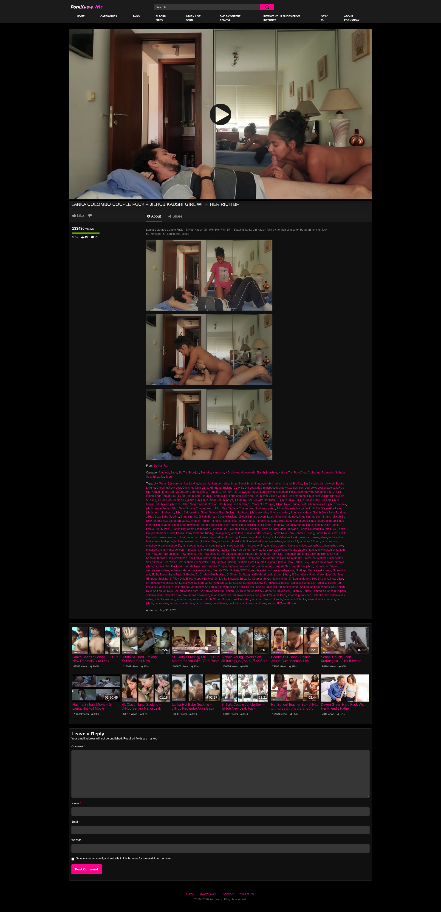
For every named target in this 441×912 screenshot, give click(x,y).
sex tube (242, 558)
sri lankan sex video (259, 591)
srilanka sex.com (164, 599)
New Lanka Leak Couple (267, 549)
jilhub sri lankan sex (224, 520)
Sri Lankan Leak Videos (315, 587)
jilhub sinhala (189, 516)
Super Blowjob (222, 599)
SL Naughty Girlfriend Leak (256, 574)
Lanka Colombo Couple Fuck (318, 529)
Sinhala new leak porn (242, 566)
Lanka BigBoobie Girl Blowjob (191, 529)
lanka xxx (305, 537)
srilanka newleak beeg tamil (250, 595)
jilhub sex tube (259, 512)
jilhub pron (167, 512)
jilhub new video (265, 508)
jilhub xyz (279, 525)
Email (75, 821)
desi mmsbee (265, 487)
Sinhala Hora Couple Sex (292, 562)
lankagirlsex (319, 537)
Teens (267, 599)
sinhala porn (265, 566)
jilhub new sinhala (157, 508)
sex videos (268, 558)
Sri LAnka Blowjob (226, 578)
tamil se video (241, 599)
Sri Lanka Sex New (251, 582)
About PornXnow (351, 18)
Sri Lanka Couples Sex (253, 578)
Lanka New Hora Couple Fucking (293, 533)
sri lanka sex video (324, 582)
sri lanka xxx (269, 587)
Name (76, 803)
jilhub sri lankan (200, 520)
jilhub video (163, 525)
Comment (78, 746)
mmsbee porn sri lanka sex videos (287, 545)
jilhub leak (162, 504)
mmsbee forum (155, 545)
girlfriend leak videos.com (174, 491)
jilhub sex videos (301, 512)
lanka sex (193, 537)
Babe (173, 472)
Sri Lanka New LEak (330, 578)
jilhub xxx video (261, 525)
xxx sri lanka (203, 603)
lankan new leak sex (187, 541)
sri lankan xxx (281, 591)
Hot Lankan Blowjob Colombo (269, 491)
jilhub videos (209, 525)
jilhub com (261, 496)
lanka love (237, 533)
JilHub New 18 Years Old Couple (253, 504)
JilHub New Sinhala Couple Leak (191, 508)
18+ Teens (160, 483)
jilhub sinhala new (286, 516)
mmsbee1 (213, 549)
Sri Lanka (158, 476)
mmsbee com (330, 541)
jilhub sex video (279, 512)
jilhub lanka (287, 500)
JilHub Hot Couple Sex (172, 500)
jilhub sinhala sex (309, 516)
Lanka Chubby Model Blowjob (279, 529)
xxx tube (233, 603)
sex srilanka (227, 558)
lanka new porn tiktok (172, 537)
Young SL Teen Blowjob (282, 603)
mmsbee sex (335, 545)
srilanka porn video (299, 595)
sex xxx (281, 558)
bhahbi (287, 483)
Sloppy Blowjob (204, 578)
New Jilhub (244, 549)
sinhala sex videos (157, 570)
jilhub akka (220, 496)
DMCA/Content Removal (230, 18)
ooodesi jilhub (243, 553)
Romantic (328, 472)
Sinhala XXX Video (242, 570)
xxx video (246, 603)
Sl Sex (295, 574)
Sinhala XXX (221, 570)
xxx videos (259, 603)
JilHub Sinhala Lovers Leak (256, 516)
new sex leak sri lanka (165, 553)
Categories (108, 16)
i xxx (339, 491)
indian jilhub (153, 496)
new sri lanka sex (191, 553)
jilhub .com (194, 496)
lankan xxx (224, 541)
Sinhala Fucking (226, 562)
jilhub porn (152, 512)
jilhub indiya (225, 500)
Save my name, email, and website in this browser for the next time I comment (124, 858)
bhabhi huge (255, 483)
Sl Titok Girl (177, 578)
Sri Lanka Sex (229, 582)
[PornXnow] (86, 7)
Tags (136, 16)
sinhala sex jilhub (302, 566)
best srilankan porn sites (214, 483)
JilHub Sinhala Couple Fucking (218, 516)
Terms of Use (246, 894)
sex (171, 558)
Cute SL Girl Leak (245, 487)
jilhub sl (326, 516)
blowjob (330, 483)
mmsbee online (255, 545)
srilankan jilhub (202, 599)
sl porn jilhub (282, 574)
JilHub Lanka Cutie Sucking (313, 500)
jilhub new (225, 504)
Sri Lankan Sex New (233, 591)
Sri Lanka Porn (209, 582)
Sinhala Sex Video (326, 566)
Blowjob (194, 472)
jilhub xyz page (295, 525)
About (155, 216)
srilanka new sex (221, 595)
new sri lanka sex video (218, 553)
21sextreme (175, 483)
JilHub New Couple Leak (291, 504)
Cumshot (188, 487)
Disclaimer (227, 894)
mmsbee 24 (290, 541)
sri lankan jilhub (289, 587)
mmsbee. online (196, 549)
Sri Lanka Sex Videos (218, 587)
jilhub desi (313, 496)
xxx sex (174, 603)
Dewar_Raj (161, 465)
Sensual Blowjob (156, 558)
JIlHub (261, 472)
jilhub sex (243, 512)
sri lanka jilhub (278, 578)
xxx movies (161, 603)
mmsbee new (213, 545)
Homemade (248, 472)
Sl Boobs (188, 574)
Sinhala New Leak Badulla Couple (205, 566)
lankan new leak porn (159, 541)
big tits (319, 483)
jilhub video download (186, 525)
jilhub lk (175, 504)
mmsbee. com (175, 549)
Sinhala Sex (282, 566)
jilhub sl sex (160, 520)
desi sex (298, 487)
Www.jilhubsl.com (319, 599)
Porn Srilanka (261, 553)
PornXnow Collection (307, 472)
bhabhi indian (273, 483)
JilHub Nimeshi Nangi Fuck (294, 508)
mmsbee (276, 541)
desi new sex (283, 487)
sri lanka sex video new (189, 587)
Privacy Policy (207, 894)
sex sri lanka (211, 558)
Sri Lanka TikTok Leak (247, 587)
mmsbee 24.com (310, 541)
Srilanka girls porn (334, 591)
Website (76, 840)
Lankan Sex (208, 541)
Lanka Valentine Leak (283, 537)
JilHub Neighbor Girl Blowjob (199, 504)
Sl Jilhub (232, 574)
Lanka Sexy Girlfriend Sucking (219, 537)
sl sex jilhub (308, 574)
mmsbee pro (318, 545)
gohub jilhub (199, 491)
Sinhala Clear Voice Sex (167, 562)
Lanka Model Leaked (258, 533)
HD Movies (232, 472)
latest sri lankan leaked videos (251, 541)
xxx (333, 599)
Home (81, 16)
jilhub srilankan (266, 520)
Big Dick (309, 483)
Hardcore (218, 472)
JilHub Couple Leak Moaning (287, 496)
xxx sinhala (187, 603)
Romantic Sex (330, 553)
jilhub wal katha (228, 525)
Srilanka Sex (321, 595)
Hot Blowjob (241, 491)
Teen (169, 476)
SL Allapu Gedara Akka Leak (313, 570)
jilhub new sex (337, 504)
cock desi (175, 487)
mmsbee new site (233, 545)
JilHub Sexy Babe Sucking (162, 516)
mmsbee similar (156, 549)
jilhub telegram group (322, 520)
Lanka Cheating (249, 529)
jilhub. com (313, 525)
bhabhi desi (238, 483)
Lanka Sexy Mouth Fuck (254, 537)
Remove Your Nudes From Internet (281, 18)
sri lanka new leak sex (160, 582)
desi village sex (327, 487)
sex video (254, 558)
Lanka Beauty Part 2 (158, 529)
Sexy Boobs (294, 558)
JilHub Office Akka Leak (326, 508)
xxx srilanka (219, 603)
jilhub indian (209, 500)
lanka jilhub (222, 533)
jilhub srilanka (246, 520)
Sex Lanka (195, 558)
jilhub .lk (207, 496)
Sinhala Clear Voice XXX (199, 562)
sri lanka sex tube (275, 582)
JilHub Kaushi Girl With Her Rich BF (257, 500)
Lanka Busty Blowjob (225, 529)
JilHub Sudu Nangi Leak (292, 520)
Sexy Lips (309, 558)
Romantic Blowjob (308, 553)
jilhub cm (248, 496)
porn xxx (277, 553)
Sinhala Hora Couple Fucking (256, 562)
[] (267, 7)
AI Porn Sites (160, 18)
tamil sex (257, 599)
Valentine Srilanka (294, 599)
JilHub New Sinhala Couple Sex (233, 508)
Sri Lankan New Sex (165, 591)
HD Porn (227, 491)
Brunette (206, 472)
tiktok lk (277, 599)
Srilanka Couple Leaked (306, 591)
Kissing (325, 525)
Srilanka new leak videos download (187, 595)
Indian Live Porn (193, 18)
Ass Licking (191, 483)
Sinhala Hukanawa (322, 562)
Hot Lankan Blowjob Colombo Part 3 (312, 491)
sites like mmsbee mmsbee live (274, 570)
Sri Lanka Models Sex (302, 578)
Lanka (335, 525)
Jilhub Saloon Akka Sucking (218, 512)
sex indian (180, 558)
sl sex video (324, 574)
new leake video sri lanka (300, 549)
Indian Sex (169, 496)
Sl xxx (189, 578)
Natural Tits (285, 472)
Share (177, 216)
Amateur (164, 472)
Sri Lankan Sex (209, 591)
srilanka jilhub (155, 595)
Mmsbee (271, 472)
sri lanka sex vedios (299, 582)
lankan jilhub (336, 537)
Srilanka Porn (277, 595)
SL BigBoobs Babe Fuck (166, 574)
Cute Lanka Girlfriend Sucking (213, 487)
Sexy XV (324, 18)
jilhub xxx (245, 525)
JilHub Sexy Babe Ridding (329, 512)
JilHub (182, 496)
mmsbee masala (193, 545)
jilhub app (235, 496)
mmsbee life (173, 545)
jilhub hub (193, 500)
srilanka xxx (184, 599)
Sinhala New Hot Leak (168, 566)
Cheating (162, 487)
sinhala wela (179, 570)
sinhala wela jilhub (199, 570)
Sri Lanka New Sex (187, 582)
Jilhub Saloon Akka (187, 512)
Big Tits (183, 472)
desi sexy (310, 487)
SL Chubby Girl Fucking (210, 574)
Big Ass (297, 483)
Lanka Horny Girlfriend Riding (194, 533)
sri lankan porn (189, 591)
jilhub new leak (317, 504)
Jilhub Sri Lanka (179, 520)
